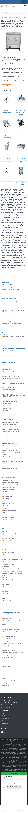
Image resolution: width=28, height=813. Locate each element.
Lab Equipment (6, 666)
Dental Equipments (8, 491)
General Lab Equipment (9, 680)
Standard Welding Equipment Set (11, 620)
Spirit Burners (6, 566)
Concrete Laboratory (8, 645)
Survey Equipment (7, 448)
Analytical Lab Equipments (9, 420)
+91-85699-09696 (7, 707)
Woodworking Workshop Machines (12, 631)
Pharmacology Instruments (10, 424)
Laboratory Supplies (8, 394)
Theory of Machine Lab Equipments (12, 643)
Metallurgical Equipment (9, 445)
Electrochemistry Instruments (10, 422)
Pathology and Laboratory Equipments (13, 434)
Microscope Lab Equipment (9, 529)
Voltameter (6, 554)
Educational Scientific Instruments (19, 744)
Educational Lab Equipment (9, 362)
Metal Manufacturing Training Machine (13, 652)
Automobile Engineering (9, 638)
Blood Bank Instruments (9, 487)
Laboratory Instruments (9, 669)
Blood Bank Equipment (9, 489)
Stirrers (5, 557)
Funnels (5, 577)
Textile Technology (8, 657)
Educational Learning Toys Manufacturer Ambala (13, 384)
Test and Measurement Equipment (11, 459)
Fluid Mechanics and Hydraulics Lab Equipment (11, 453)
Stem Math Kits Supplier (9, 339)
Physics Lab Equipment (13, 747)
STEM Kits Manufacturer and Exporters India (13, 311)
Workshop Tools (7, 616)
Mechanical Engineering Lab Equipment (13, 461)
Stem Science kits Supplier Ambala (12, 284)
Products (4, 715)
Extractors (6, 586)
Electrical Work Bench (8, 618)
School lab (3, 749)
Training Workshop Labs (9, 636)
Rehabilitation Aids (8, 505)
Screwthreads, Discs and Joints (11, 568)
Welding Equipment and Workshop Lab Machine (12, 623)
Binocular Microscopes (9, 536)
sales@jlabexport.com (8, 704)
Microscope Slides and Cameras (11, 533)
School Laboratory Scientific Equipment (11, 745)
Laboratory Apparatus (8, 392)
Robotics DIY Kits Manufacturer (11, 353)
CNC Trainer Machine (8, 634)
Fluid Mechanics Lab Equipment (11, 466)
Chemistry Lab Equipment (9, 406)
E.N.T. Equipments (7, 496)
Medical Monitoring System (10, 503)
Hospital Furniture (7, 480)
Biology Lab (6, 683)
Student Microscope (8, 538)
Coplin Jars (6, 589)
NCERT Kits (6, 410)
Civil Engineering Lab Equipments (11, 463)
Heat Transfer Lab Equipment (10, 450)
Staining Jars (6, 561)
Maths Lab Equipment (8, 396)
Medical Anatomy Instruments (10, 484)
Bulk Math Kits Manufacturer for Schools (13, 336)
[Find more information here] (14, 792)
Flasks (5, 582)
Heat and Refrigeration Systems (11, 482)
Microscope (6, 374)
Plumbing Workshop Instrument (11, 641)
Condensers (6, 591)
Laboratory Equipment (12, 748)
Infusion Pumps (7, 512)
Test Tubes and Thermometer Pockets (13, 559)
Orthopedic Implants (8, 519)
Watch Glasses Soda (8, 552)
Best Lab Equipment (7, 678)
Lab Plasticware (7, 403)
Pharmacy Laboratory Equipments (11, 429)
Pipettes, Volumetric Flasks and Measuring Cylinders (13, 574)
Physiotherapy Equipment (7, 17)
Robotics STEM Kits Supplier (10, 350)
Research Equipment (8, 427)
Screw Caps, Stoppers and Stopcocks (12, 571)
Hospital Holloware (8, 498)
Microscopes (24, 749)
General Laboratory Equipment (11, 431)
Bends (4, 598)
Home (2, 16)
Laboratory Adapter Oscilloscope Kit (12, 603)
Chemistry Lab (7, 687)
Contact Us (5, 723)
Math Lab (8, 749)
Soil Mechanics (7, 648)
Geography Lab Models (9, 364)
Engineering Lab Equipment (9, 443)
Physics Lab (6, 685)
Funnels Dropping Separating (10, 579)
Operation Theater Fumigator (10, 494)
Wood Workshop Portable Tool (11, 629)
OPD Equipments (7, 501)
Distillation (6, 584)
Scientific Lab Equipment (9, 298)
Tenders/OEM (5, 718)
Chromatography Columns (10, 593)
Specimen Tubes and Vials (9, 564)
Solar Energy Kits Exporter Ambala (11, 289)
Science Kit (5, 282)
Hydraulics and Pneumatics (10, 650)
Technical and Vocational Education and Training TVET (13, 613)
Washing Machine (7, 655)
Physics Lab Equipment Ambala (11, 321)
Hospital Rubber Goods (9, 508)
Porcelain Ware (7, 408)
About (23, 1)
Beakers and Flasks (8, 600)
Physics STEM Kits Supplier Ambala (12, 323)
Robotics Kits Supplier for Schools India (13, 348)
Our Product (8, 16)
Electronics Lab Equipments (10, 401)
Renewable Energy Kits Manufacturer (12, 287)
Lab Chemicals (7, 369)
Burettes (5, 596)
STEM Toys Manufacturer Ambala (11, 378)
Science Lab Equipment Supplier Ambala (13, 301)
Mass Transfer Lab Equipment (10, 456)
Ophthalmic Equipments (9, 517)
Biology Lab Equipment (9, 389)
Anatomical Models (8, 399)
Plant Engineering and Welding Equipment (13, 627)
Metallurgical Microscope (9, 540)
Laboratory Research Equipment (11, 371)
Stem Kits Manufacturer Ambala (11, 376)
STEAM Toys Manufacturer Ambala (12, 381)
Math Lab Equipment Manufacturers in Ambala (13, 333)
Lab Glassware (6, 550)
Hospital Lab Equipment (17, 16)
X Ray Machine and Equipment (10, 515)
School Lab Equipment (8, 387)
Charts (5, 367)
